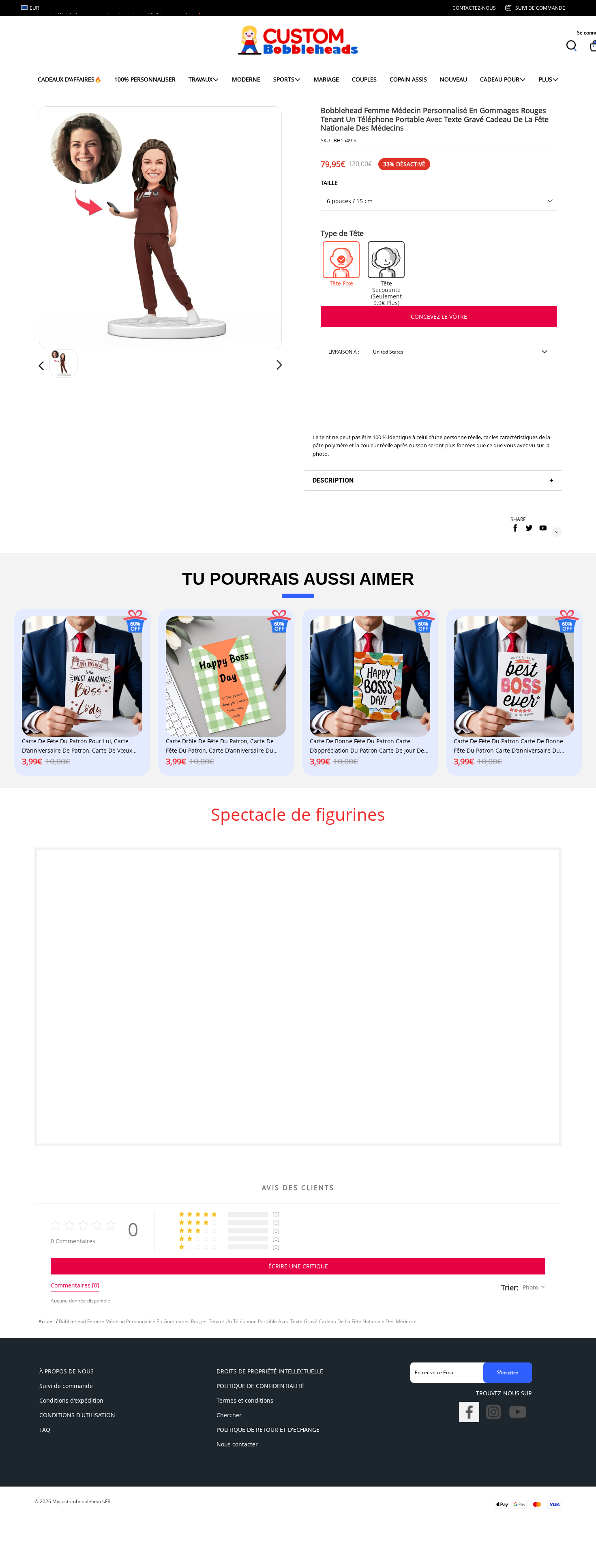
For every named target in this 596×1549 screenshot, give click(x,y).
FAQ (44, 1429)
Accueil (47, 1321)
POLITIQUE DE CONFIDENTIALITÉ (260, 1386)
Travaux (200, 79)
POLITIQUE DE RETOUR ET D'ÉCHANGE (268, 1429)
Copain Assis (408, 79)
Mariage (326, 79)
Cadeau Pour (499, 79)
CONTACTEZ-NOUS (474, 7)
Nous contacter (237, 1444)
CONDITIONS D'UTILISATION (77, 1415)
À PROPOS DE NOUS (66, 1371)
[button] (57, 226)
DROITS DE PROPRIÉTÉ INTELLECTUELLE (270, 1371)
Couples (364, 79)
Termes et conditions (245, 1400)
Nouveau (453, 79)
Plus (545, 79)
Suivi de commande (66, 1386)
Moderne (246, 79)
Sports (283, 79)
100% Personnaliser (145, 79)
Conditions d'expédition (71, 1400)
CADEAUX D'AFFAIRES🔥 (69, 79)
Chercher (229, 1415)
